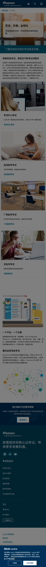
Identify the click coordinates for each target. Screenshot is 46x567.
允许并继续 (29, 563)
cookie (12, 559)
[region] (23, 556)
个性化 (15, 563)
